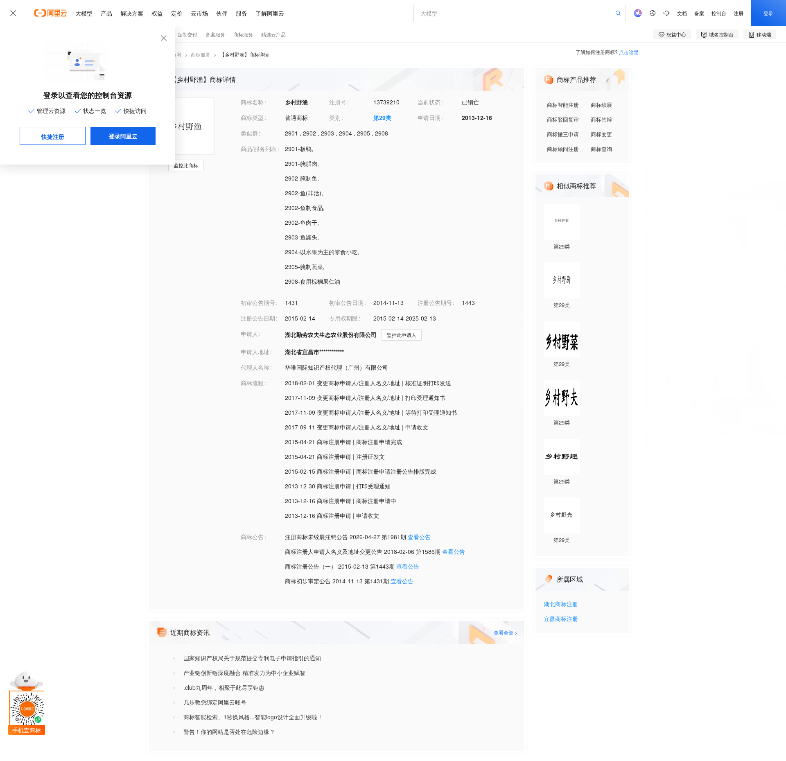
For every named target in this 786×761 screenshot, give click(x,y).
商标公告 (252, 537)
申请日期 (429, 117)
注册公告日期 (258, 318)
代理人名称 (255, 367)
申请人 (249, 334)
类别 (335, 117)
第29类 (382, 117)
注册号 (337, 102)
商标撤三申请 (563, 134)
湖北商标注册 (561, 604)
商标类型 (252, 117)
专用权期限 (343, 318)
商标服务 (200, 54)
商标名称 (252, 102)
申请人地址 (255, 352)
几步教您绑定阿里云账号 (214, 702)
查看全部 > (505, 632)
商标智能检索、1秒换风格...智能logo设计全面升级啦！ (253, 717)
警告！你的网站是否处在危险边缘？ (229, 731)
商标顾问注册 (563, 149)
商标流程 (252, 383)
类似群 (249, 133)
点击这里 (629, 51)
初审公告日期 (346, 302)
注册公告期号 (435, 302)
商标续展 (601, 104)
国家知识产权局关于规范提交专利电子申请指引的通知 (252, 658)
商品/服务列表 (259, 149)
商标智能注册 (563, 104)
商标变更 (601, 134)
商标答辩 (601, 119)
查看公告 (419, 537)
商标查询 (601, 149)
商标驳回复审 (563, 119)
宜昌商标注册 (561, 619)
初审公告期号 (258, 302)
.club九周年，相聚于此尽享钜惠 (223, 687)
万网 (176, 54)
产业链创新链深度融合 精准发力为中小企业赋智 (244, 672)
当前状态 (429, 102)
